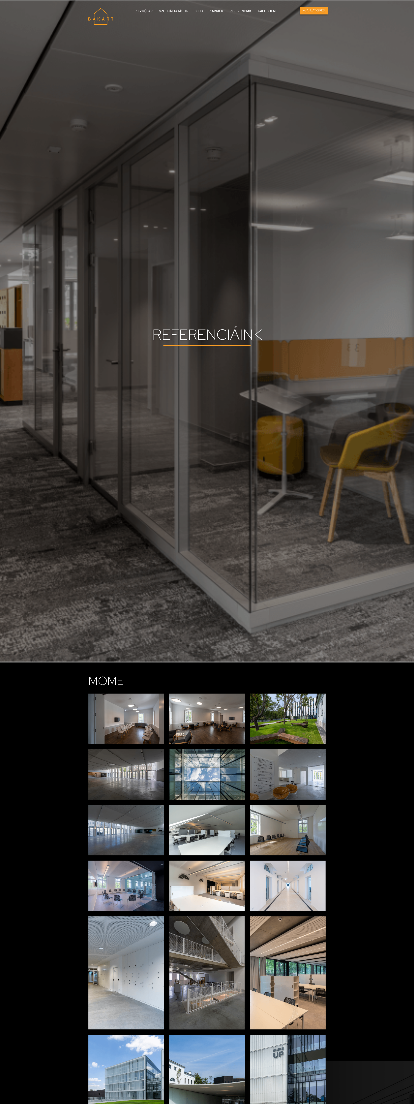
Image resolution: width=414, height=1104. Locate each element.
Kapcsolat (267, 11)
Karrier (216, 11)
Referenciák (240, 11)
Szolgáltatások (173, 11)
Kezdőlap (144, 11)
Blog (198, 11)
